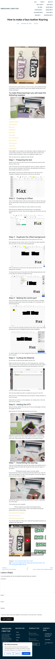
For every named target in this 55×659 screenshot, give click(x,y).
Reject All (17, 653)
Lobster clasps (12, 148)
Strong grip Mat (13, 124)
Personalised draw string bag (16, 518)
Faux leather (12, 135)
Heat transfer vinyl (40, 563)
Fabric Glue (12, 132)
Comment (4, 578)
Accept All (26, 653)
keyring (13, 564)
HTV (10, 564)
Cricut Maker (12, 119)
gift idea (33, 563)
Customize (8, 653)
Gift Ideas (24, 561)
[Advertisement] (27, 34)
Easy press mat (13, 140)
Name (2, 595)
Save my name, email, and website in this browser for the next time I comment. (22, 614)
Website (3, 608)
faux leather (27, 563)
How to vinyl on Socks (14, 515)
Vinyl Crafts (30, 561)
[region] (17, 649)
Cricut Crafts (18, 561)
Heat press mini (13, 143)
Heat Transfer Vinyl (14, 137)
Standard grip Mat (13, 121)
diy (23, 563)
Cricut (14, 563)
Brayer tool (12, 127)
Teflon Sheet (12, 145)
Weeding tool (12, 129)
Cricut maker (19, 563)
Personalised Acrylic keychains (17, 512)
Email (2, 601)
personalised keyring (21, 564)
